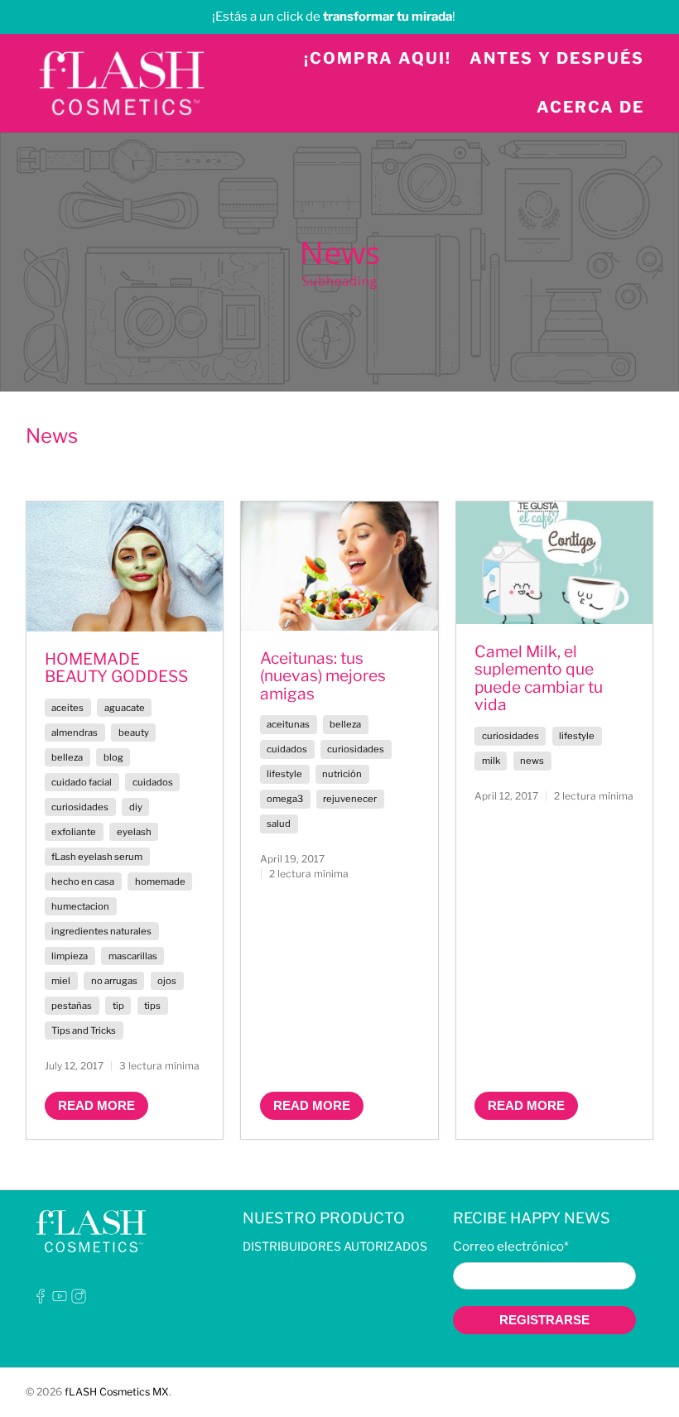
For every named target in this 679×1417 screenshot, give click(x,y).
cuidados (152, 782)
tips (152, 1005)
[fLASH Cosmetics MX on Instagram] (78, 1299)
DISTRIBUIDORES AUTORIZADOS (335, 1246)
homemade (160, 881)
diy (135, 807)
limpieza (69, 956)
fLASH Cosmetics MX (117, 1392)
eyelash (134, 832)
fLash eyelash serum (96, 856)
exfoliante (73, 832)
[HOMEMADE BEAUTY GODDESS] (125, 567)
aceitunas (288, 724)
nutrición (342, 774)
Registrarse (544, 1320)
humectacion (80, 906)
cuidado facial (81, 782)
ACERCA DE (590, 107)
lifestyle (284, 774)
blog (113, 757)
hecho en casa (82, 881)
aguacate (124, 707)
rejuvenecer (350, 799)
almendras (74, 732)
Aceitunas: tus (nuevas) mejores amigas (323, 676)
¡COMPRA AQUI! (377, 58)
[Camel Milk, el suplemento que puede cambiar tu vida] (554, 563)
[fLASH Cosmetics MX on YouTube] (59, 1299)
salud (279, 823)
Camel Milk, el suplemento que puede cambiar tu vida (538, 678)
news (532, 760)
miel (60, 981)
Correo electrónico (511, 1246)
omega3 (285, 799)
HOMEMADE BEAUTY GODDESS (116, 668)
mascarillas (132, 956)
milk (491, 760)
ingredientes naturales (101, 931)
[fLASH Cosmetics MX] (122, 83)
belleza (67, 757)
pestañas (71, 1005)
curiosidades (79, 807)
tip (118, 1005)
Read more (96, 1105)
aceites (67, 707)
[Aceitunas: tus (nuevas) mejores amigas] (339, 566)
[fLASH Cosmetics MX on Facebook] (40, 1299)
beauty (133, 732)
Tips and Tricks (83, 1030)
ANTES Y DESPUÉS (557, 58)
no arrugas (114, 981)
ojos (166, 981)
